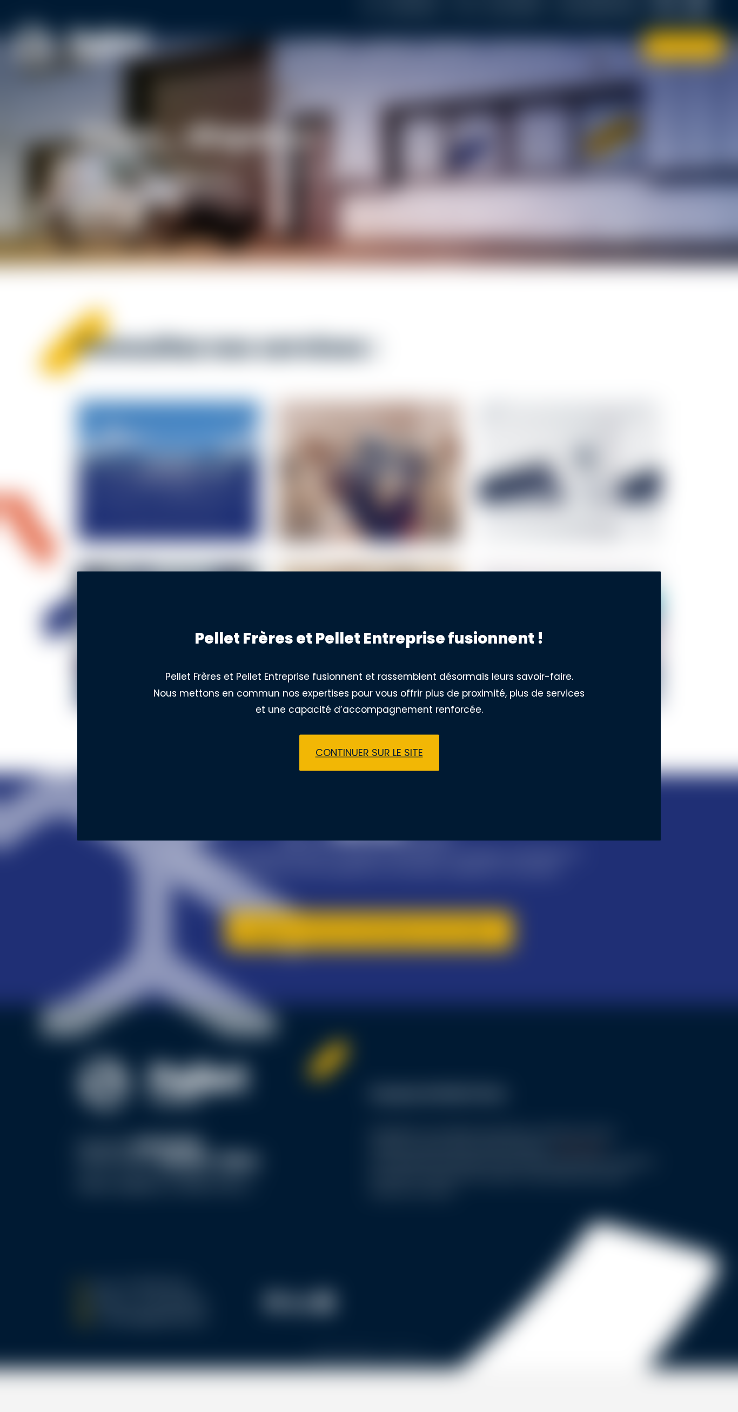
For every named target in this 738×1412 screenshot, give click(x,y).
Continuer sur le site (369, 752)
